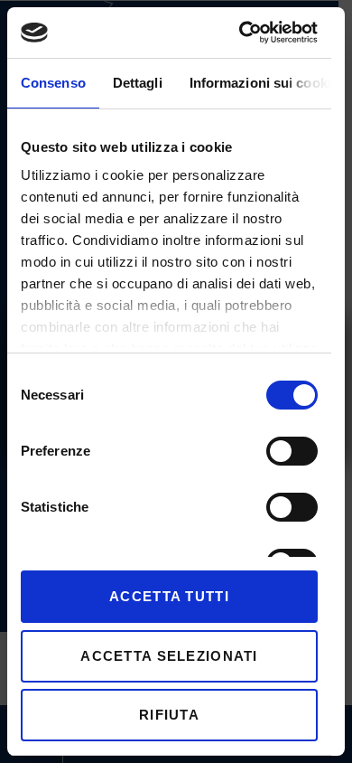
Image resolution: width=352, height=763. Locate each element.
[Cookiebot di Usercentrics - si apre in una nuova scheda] (241, 32)
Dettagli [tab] (137, 82)
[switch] (292, 451)
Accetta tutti (169, 596)
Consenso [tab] (53, 82)
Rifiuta (169, 714)
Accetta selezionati (168, 656)
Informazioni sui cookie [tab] (264, 82)
